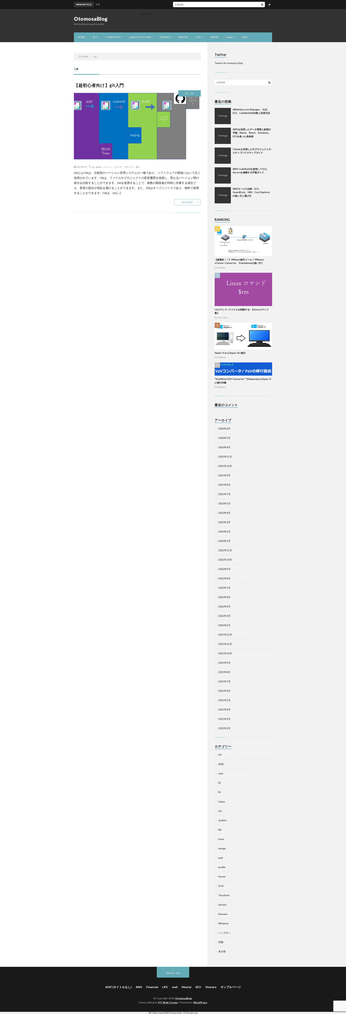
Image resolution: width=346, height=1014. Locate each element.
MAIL (245, 37)
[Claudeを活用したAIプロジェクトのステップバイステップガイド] (223, 156)
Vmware (221, 267)
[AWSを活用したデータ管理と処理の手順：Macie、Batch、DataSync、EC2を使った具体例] (223, 136)
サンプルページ (231, 987)
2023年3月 (224, 522)
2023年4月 (224, 512)
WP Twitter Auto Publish (159, 1013)
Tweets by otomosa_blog (229, 63)
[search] (262, 4)
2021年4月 (224, 709)
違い (138, 167)
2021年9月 (224, 662)
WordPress (200, 1002)
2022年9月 (224, 568)
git (93, 167)
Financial (152, 987)
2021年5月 (224, 700)
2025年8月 (224, 484)
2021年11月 (225, 643)
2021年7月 (224, 681)
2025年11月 (225, 456)
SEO (95, 37)
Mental (186, 987)
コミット (107, 167)
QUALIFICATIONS (140, 37)
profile (221, 867)
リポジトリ (128, 167)
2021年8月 (224, 672)
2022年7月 (224, 587)
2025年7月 (224, 494)
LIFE (198, 37)
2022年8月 (224, 578)
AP (220, 754)
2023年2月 (224, 531)
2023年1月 (224, 540)
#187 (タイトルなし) (118, 987)
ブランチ (117, 167)
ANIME (214, 37)
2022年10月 (225, 559)
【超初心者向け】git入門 (99, 85)
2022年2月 (224, 625)
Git (192, 93)
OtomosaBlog (91, 18)
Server (222, 876)
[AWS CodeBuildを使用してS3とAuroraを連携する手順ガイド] (223, 175)
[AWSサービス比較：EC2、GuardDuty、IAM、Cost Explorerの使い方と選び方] (223, 195)
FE (219, 782)
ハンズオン (224, 932)
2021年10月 (225, 653)
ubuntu (222, 904)
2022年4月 (224, 606)
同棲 (220, 942)
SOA (221, 885)
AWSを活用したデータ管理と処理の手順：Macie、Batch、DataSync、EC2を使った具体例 (252, 133)
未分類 (222, 951)
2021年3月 (224, 718)
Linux (224, 317)
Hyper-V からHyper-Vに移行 (230, 352)
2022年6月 (224, 597)
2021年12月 (225, 634)
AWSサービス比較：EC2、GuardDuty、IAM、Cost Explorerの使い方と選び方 (251, 192)
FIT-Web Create (168, 1002)
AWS (221, 764)
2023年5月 (224, 503)
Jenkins (222, 820)
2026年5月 (224, 437)
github (98, 167)
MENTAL (183, 37)
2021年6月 (224, 690)
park (220, 857)
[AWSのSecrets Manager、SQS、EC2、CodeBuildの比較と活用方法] (223, 116)
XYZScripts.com (190, 1013)
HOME (81, 37)
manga (222, 848)
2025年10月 (225, 465)
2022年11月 (225, 550)
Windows (222, 357)
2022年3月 (224, 615)
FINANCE (165, 37)
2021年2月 (224, 728)
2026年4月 (224, 447)
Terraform (224, 895)
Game (229, 37)
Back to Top (173, 973)
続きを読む (187, 202)
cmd (219, 317)
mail (175, 987)
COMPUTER (112, 37)
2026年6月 (224, 428)
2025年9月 (224, 475)
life (220, 829)
